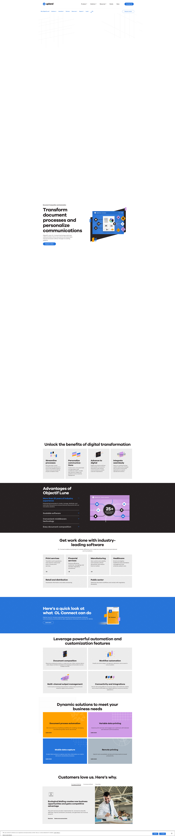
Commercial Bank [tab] (88, 784)
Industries (60, 11)
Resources (74, 11)
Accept (163, 833)
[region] (87, 833)
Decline (155, 833)
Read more (50, 818)
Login (87, 11)
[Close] (172, 833)
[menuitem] (84, 4)
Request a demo (128, 11)
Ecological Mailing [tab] (76, 784)
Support (81, 11)
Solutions (53, 11)
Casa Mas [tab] (98, 784)
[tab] (76, 785)
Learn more (48, 622)
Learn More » (57, 832)
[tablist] (86, 785)
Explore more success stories (60, 818)
